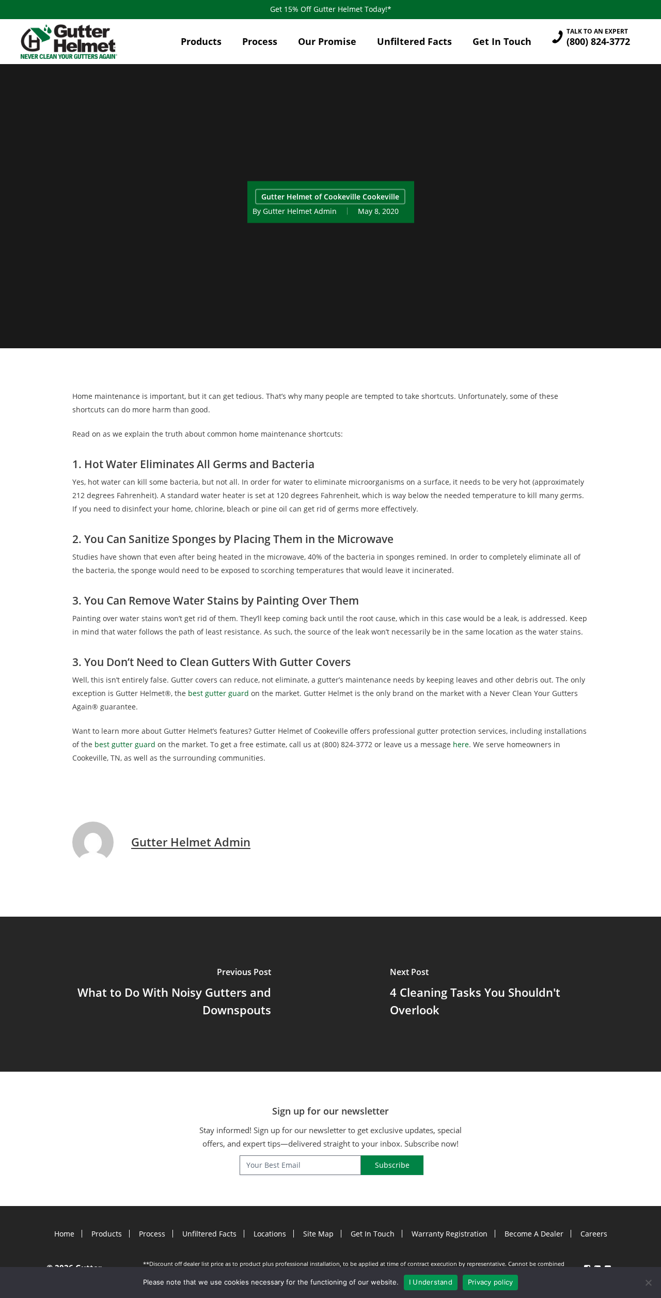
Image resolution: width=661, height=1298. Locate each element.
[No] (648, 1282)
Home (64, 1234)
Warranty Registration (449, 1234)
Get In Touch (373, 1234)
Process (152, 1234)
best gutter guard (218, 693)
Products (106, 1234)
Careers (593, 1234)
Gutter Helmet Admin (300, 210)
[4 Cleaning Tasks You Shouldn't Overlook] (495, 994)
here (461, 744)
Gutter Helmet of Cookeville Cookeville (330, 196)
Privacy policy (490, 1282)
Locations (270, 1234)
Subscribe (392, 1165)
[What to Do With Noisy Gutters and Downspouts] (165, 994)
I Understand (430, 1282)
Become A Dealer (534, 1234)
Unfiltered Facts (209, 1234)
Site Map (318, 1234)
